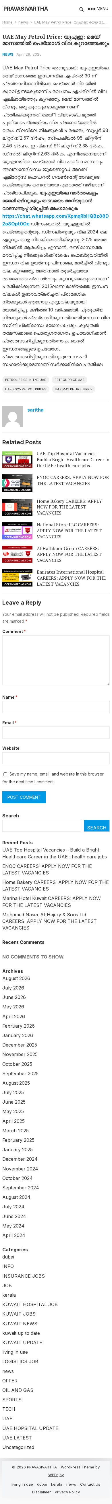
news (23, 22)
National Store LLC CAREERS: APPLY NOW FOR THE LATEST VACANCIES (69, 530)
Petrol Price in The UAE (25, 380)
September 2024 (20, 1188)
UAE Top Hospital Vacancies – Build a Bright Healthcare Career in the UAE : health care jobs (73, 459)
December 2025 (19, 1045)
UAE (7, 1418)
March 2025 (15, 1130)
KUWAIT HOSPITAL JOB (30, 1304)
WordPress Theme (77, 1467)
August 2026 (16, 978)
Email (9, 722)
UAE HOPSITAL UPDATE (30, 1428)
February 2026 (18, 1026)
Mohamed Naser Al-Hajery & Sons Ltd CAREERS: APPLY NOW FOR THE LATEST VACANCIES (49, 921)
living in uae (15, 1352)
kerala (9, 1295)
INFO (8, 1266)
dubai (8, 1257)
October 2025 (17, 1064)
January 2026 (17, 1035)
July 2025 (13, 1092)
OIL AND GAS (17, 1390)
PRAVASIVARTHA (25, 8)
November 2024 (20, 1169)
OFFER (10, 1381)
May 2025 (13, 1111)
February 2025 (18, 1140)
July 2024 (13, 1206)
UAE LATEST (17, 1438)
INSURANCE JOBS (23, 1276)
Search (10, 816)
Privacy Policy (67, 1492)
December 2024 (20, 1159)
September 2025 (20, 1073)
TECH (8, 1409)
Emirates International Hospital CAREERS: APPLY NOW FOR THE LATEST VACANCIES (71, 578)
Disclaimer (41, 1492)
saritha (35, 410)
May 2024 (13, 1226)
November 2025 (20, 1054)
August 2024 (16, 1197)
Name (10, 697)
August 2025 (16, 1083)
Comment (14, 631)
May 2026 (13, 1007)
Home (7, 22)
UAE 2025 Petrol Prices (26, 389)
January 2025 (17, 1149)
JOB (7, 1285)
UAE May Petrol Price (73, 389)
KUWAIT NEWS (19, 1323)
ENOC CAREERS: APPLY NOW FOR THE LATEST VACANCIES (73, 480)
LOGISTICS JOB (20, 1361)
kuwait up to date (21, 1333)
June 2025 (14, 1102)
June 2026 (14, 997)
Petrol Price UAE (69, 380)
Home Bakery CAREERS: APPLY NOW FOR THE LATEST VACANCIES (69, 507)
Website (11, 748)
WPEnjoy (56, 1474)
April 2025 (13, 1121)
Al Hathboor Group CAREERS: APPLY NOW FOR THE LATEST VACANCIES (69, 554)
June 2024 (14, 1216)
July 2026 (13, 988)
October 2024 (17, 1178)
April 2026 (13, 1016)
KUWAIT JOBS (19, 1314)
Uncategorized (18, 1447)
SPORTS (12, 1399)
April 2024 (13, 1235)
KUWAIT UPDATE (22, 1342)
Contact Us (90, 1484)
